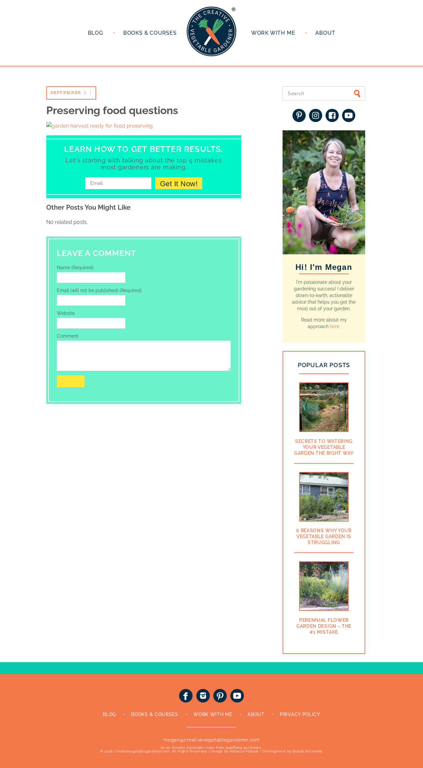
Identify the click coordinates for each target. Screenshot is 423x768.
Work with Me (273, 33)
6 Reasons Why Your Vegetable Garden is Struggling (324, 536)
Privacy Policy (300, 714)
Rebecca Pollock (244, 751)
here (334, 326)
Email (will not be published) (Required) (99, 290)
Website (66, 313)
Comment (67, 336)
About (325, 33)
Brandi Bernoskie (307, 751)
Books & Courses (150, 33)
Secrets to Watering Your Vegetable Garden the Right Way (324, 447)
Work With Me (212, 714)
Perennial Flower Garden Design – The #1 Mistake (323, 626)
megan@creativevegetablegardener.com (211, 740)
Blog (95, 33)
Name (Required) (75, 267)
